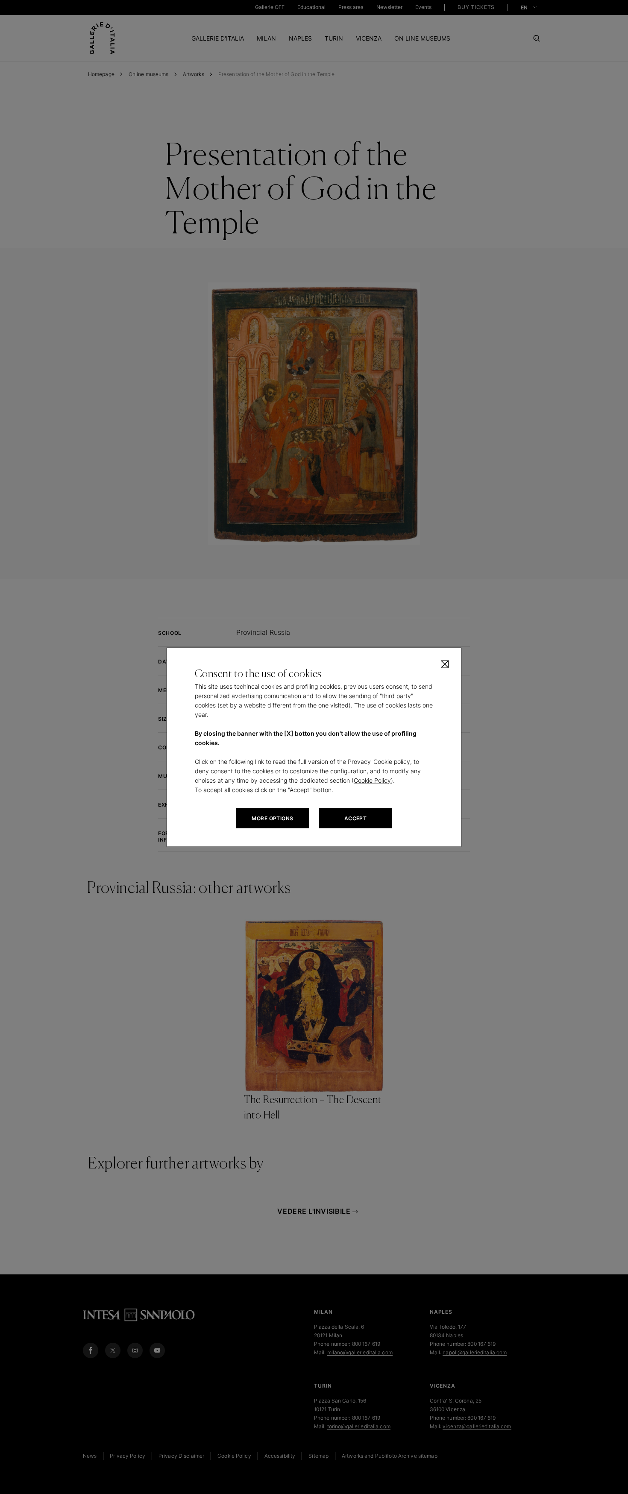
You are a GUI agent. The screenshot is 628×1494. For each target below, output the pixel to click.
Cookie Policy (372, 780)
